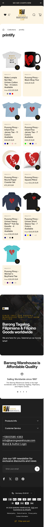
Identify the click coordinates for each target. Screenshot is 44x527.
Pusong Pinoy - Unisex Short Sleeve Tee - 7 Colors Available (32, 224)
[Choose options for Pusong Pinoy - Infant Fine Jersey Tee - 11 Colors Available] (17, 117)
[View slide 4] (26, 391)
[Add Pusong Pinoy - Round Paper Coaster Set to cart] (17, 167)
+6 (15, 283)
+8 (15, 143)
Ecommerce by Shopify (21, 504)
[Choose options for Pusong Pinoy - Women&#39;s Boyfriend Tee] (17, 261)
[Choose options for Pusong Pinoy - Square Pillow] (37, 167)
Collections (11, 30)
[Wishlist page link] (5, 15)
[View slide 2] (20, 391)
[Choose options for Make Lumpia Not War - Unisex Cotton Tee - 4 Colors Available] (17, 67)
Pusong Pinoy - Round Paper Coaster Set (11, 179)
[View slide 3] (23, 391)
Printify (7, 74)
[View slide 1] (17, 391)
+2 (35, 235)
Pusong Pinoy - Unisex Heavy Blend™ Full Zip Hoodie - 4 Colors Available (11, 225)
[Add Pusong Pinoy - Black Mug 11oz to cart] (37, 67)
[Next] (40, 3)
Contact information (21, 510)
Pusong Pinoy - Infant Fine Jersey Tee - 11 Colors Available (11, 132)
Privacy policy (31, 507)
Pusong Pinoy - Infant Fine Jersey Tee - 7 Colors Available (32, 132)
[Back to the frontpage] (3, 30)
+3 (35, 143)
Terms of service (21, 507)
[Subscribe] (35, 463)
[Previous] (3, 3)
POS (31, 502)
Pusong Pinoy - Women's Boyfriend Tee (11, 273)
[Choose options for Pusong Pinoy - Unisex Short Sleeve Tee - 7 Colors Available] (37, 209)
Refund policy (10, 507)
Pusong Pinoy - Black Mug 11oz (32, 78)
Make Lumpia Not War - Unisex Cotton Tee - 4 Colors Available (11, 82)
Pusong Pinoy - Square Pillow (32, 178)
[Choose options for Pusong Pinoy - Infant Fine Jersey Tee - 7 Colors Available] (37, 117)
